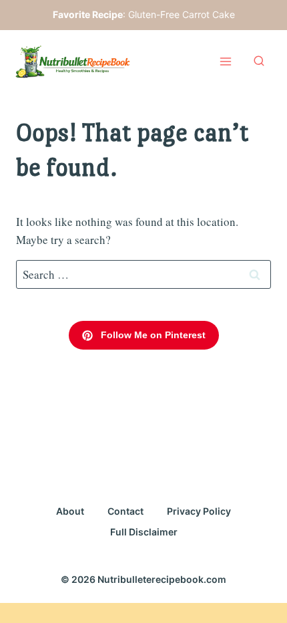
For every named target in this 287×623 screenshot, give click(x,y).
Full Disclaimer (144, 531)
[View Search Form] (259, 61)
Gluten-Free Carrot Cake (181, 14)
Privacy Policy (199, 511)
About (70, 511)
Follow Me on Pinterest (152, 335)
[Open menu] (225, 61)
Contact (125, 511)
